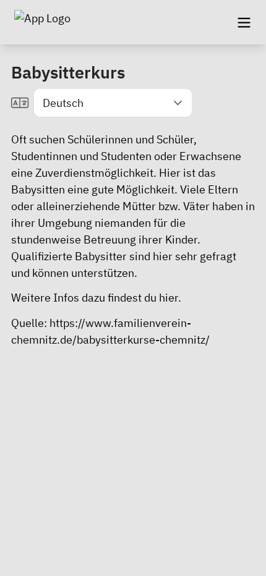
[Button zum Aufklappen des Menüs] (243, 22)
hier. (170, 297)
